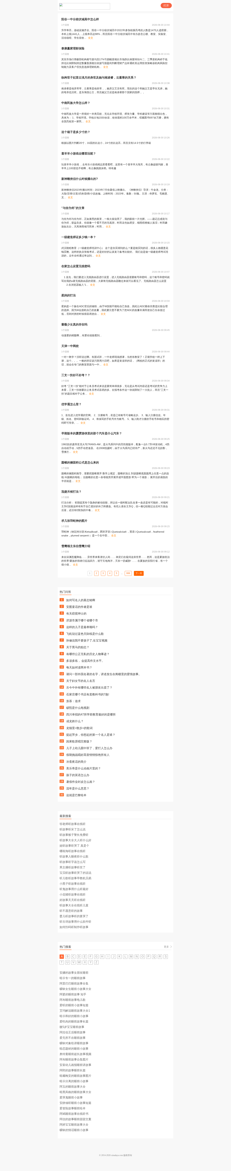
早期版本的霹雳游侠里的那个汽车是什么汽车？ (91, 433)
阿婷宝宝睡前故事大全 (74, 1124)
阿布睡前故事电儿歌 (73, 999)
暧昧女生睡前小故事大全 (75, 988)
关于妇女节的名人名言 (80, 680)
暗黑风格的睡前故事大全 (75, 1092)
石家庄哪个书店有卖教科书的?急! (87, 694)
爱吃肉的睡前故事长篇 (74, 1021)
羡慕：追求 (73, 701)
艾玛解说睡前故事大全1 (75, 1010)
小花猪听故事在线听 (73, 894)
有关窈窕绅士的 (76, 613)
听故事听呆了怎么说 (73, 829)
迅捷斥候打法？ (71, 491)
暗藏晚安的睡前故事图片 (75, 1075)
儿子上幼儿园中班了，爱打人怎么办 (89, 748)
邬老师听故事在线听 (73, 823)
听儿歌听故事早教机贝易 (75, 878)
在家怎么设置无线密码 (75, 266)
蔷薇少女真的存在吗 (74, 324)
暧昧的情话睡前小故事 (74, 1130)
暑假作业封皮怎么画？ (80, 781)
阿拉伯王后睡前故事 (73, 1032)
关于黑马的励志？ (77, 647)
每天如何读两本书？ (79, 667)
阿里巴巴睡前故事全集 (74, 983)
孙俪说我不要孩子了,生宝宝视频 (86, 640)
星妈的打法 (68, 295)
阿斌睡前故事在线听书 (74, 1113)
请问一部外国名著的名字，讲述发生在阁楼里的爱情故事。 (103, 674)
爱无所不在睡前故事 (73, 1037)
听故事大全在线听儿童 (74, 905)
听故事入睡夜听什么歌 (74, 856)
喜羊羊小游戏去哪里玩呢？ (78, 153)
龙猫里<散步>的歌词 (79, 728)
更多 (166, 946)
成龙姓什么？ (75, 721)
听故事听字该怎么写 (73, 861)
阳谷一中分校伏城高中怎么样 (80, 19)
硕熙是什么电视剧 (77, 707)
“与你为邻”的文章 (72, 207)
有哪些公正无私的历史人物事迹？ (88, 654)
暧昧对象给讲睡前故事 (74, 1043)
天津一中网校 (70, 346)
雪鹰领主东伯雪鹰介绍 (75, 546)
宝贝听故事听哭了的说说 (75, 872)
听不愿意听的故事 (71, 910)
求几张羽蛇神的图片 (74, 520)
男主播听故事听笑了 (73, 867)
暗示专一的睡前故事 (73, 978)
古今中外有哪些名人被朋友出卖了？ (89, 687)
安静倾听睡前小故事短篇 (75, 1102)
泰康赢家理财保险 (72, 48)
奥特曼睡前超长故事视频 (75, 1054)
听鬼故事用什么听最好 (74, 889)
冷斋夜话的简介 (76, 761)
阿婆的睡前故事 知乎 (73, 994)
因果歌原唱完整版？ (79, 741)
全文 (90, 37)
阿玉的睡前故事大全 (73, 1086)
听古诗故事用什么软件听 (75, 921)
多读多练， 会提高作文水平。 (85, 660)
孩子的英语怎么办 (77, 775)
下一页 (139, 573)
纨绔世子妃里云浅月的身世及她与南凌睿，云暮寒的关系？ (98, 77)
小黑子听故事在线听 (73, 883)
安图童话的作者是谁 (79, 606)
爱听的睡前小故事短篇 (74, 1005)
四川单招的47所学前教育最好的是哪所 (91, 714)
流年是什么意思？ (77, 788)
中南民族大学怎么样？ (75, 102)
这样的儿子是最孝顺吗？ (82, 627)
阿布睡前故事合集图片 (74, 1059)
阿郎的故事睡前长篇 (73, 1070)
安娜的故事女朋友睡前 (74, 972)
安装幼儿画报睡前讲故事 (75, 1064)
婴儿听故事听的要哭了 (74, 916)
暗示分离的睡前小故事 (74, 1081)
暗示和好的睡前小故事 (74, 1016)
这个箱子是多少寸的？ (75, 132)
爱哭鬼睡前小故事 (71, 1097)
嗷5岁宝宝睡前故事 (72, 1026)
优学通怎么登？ (71, 404)
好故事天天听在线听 (73, 899)
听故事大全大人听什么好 (75, 840)
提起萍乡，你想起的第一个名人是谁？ (90, 734)
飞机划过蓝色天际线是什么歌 (85, 633)
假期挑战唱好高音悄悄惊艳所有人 (88, 754)
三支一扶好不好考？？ (75, 375)
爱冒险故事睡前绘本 (73, 1108)
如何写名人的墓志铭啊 (80, 600)
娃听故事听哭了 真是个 (74, 845)
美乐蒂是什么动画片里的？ (83, 768)
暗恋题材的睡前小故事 (74, 1048)
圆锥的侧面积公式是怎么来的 (80, 462)
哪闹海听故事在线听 (73, 851)
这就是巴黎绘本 (76, 795)
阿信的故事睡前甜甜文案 (75, 1119)
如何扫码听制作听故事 (74, 927)
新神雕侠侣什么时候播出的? (79, 178)
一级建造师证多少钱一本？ (78, 237)
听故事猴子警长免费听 (74, 834)
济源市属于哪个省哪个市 (82, 620)
